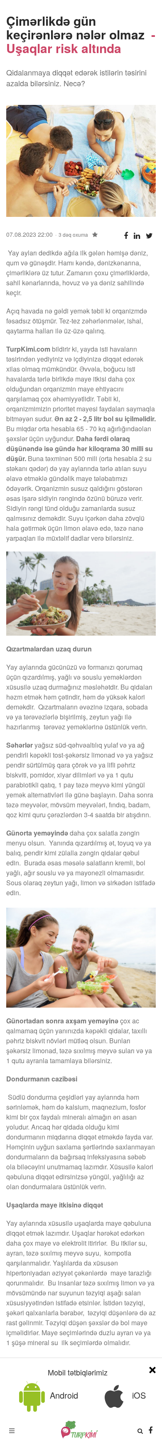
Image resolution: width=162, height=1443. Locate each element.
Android (62, 1395)
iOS (138, 1395)
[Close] (152, 1368)
